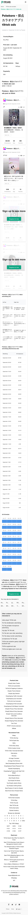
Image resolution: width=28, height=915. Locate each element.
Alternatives (14, 753)
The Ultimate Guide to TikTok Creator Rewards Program (14, 847)
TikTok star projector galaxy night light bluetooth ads (13, 642)
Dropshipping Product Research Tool (14, 766)
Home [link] (2, 6)
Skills (14, 743)
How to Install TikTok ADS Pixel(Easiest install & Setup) (14, 867)
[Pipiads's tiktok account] (16, 904)
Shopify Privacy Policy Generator (14, 709)
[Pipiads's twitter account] (12, 904)
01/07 (19, 831)
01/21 (8, 828)
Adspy (14, 735)
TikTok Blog (14, 800)
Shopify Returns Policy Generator (14, 718)
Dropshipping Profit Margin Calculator (14, 706)
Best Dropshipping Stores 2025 (14, 763)
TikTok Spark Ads (14, 740)
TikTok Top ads (14, 803)
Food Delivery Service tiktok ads (8, 603)
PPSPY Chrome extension (14, 726)
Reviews (14, 756)
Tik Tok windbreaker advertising (11, 623)
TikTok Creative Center (14, 748)
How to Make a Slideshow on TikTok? (14, 864)
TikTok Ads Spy (14, 738)
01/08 (14, 831)
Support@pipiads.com (14, 875)
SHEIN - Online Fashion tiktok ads (3, 606)
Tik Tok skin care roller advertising (12, 633)
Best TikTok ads (14, 805)
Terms (12, 909)
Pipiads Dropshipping (14, 768)
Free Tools (14, 723)
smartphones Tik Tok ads (9, 639)
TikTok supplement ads (9, 646)
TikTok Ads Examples (14, 798)
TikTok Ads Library (14, 745)
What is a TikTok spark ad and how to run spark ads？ (14, 860)
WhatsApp (14, 878)
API (14, 880)
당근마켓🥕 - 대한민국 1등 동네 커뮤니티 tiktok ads (14, 603)
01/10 (19, 828)
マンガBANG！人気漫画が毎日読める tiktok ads (19, 606)
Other (23, 821)
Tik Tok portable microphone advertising (10, 627)
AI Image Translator (14, 758)
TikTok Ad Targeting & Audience (14, 688)
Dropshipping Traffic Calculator (14, 696)
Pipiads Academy (14, 810)
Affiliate (14, 728)
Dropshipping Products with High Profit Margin (14, 772)
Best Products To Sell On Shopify (14, 788)
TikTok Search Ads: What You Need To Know (14, 839)
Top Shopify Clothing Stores (14, 785)
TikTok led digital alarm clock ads (12, 649)
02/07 (8, 826)
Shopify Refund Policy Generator (14, 711)
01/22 (19, 826)
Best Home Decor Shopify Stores (14, 791)
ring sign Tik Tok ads (8, 630)
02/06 (14, 826)
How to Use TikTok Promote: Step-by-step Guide (14, 852)
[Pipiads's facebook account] (9, 904)
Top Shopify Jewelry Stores (14, 783)
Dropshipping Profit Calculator (14, 704)
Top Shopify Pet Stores (14, 780)
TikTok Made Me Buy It (14, 775)
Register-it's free (14, 219)
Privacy (7, 909)
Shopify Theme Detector (14, 691)
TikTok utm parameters (14, 686)
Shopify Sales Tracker (14, 683)
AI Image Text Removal (14, 761)
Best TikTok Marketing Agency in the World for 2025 (14, 856)
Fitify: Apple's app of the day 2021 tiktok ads (19, 603)
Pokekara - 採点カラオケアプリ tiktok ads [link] (11, 9)
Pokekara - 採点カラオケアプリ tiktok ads (3, 603)
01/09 (8, 831)
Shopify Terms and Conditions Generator (14, 715)
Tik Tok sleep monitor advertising (12, 636)
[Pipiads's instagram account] (19, 904)
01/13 (14, 828)
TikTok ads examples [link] (11, 6)
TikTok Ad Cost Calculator (14, 701)
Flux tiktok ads (24, 603)
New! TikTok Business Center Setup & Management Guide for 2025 (14, 843)
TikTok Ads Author (14, 808)
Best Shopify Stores (14, 778)
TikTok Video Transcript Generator (14, 751)
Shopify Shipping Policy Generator (14, 721)
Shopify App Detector (14, 693)
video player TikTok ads (9, 620)
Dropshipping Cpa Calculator (14, 698)
